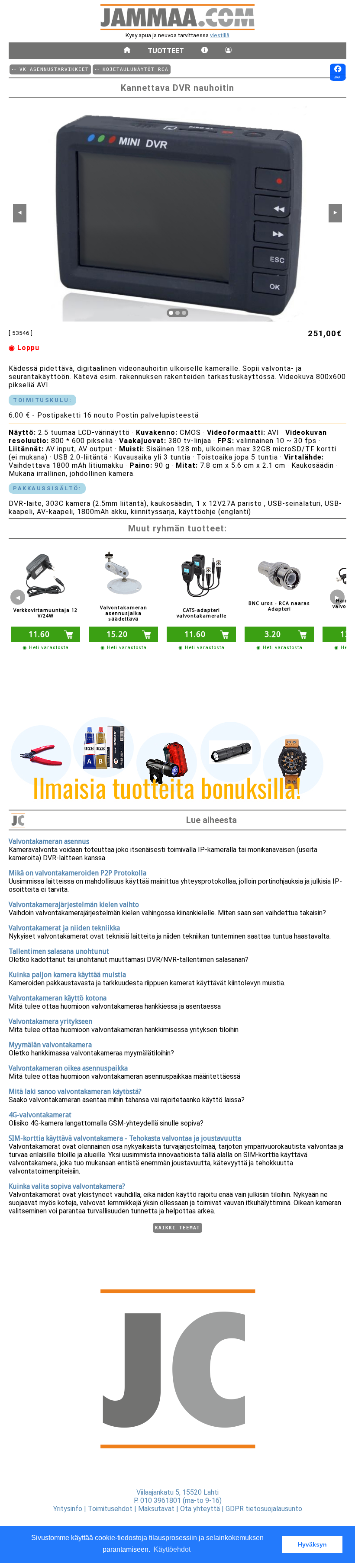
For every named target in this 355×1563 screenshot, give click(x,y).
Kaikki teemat (177, 1228)
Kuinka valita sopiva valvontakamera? (67, 1186)
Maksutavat (156, 1509)
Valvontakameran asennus (49, 841)
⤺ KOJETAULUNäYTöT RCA (131, 69)
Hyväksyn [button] (312, 1544)
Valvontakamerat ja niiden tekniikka (64, 928)
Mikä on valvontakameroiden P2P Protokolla (77, 873)
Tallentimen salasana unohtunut (59, 951)
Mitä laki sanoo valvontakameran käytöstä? (75, 1091)
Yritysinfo (67, 1509)
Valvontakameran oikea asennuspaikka (68, 1068)
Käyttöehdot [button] (172, 1549)
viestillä (219, 35)
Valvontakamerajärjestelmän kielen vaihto (74, 904)
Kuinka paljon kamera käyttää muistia (67, 975)
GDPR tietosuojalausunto (264, 1509)
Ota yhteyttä (200, 1509)
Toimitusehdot (110, 1509)
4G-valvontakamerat (40, 1115)
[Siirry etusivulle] (127, 50)
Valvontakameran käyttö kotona (57, 998)
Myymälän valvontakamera (50, 1045)
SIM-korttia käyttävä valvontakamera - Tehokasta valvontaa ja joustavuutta (125, 1138)
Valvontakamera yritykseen (50, 1021)
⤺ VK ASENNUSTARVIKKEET (50, 69)
